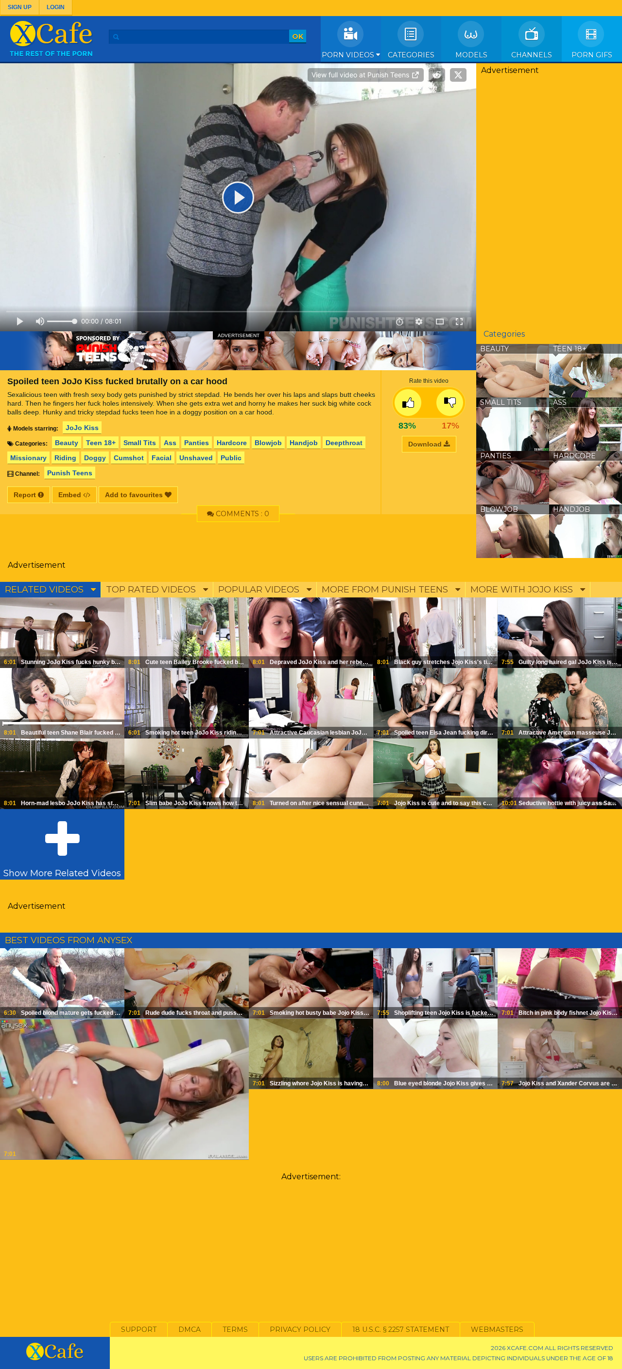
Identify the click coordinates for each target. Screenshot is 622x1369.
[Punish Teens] (238, 350)
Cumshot (129, 458)
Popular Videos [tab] (260, 589)
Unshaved (196, 458)
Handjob (304, 443)
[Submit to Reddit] (437, 75)
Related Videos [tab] (45, 589)
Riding (65, 458)
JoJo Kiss (82, 428)
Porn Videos (349, 55)
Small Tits (139, 443)
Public (231, 458)
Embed (70, 495)
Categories (411, 55)
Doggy (95, 458)
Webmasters (497, 1329)
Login (56, 7)
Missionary (28, 458)
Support (138, 1329)
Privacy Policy (300, 1329)
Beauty (66, 443)
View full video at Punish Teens (361, 75)
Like (408, 402)
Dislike (449, 402)
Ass (170, 443)
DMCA (189, 1329)
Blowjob (268, 443)
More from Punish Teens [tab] (386, 589)
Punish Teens (69, 473)
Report (26, 495)
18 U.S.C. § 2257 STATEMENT (400, 1329)
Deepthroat (344, 443)
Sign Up (20, 7)
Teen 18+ (101, 443)
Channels (531, 55)
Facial (162, 458)
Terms (235, 1329)
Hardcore (232, 443)
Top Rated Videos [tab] (152, 589)
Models (471, 55)
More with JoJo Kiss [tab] (522, 589)
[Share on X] (458, 75)
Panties (196, 443)
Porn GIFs (591, 55)
